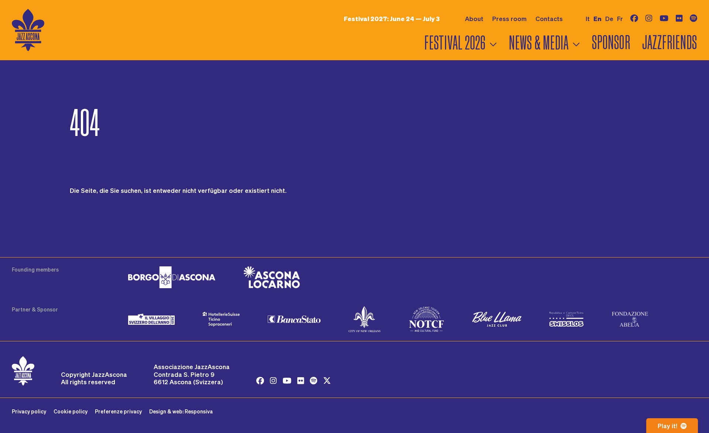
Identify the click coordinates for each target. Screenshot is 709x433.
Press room (509, 18)
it (588, 18)
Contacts (549, 18)
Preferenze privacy (118, 411)
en (597, 19)
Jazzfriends (669, 42)
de (609, 18)
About (474, 18)
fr (620, 18)
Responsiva (199, 411)
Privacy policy (29, 411)
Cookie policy (71, 411)
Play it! (668, 425)
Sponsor (611, 42)
